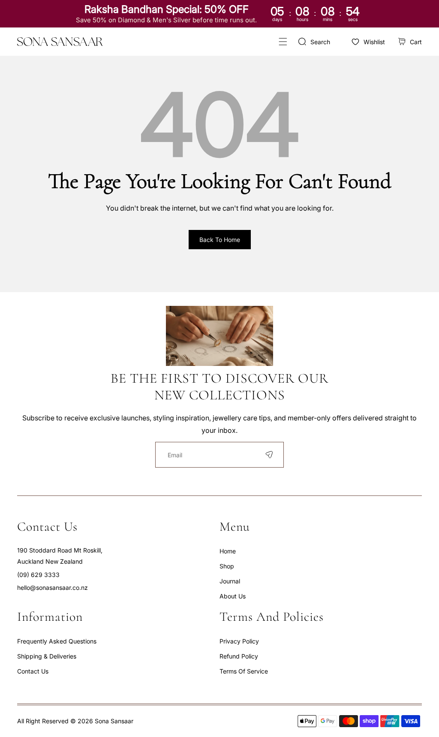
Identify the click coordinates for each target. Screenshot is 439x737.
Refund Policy (239, 656)
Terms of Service (244, 671)
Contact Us (32, 671)
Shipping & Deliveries (46, 656)
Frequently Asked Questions (56, 641)
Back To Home (219, 239)
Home (228, 551)
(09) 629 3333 (38, 574)
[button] (283, 42)
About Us (233, 596)
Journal (230, 581)
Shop (227, 566)
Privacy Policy (239, 641)
